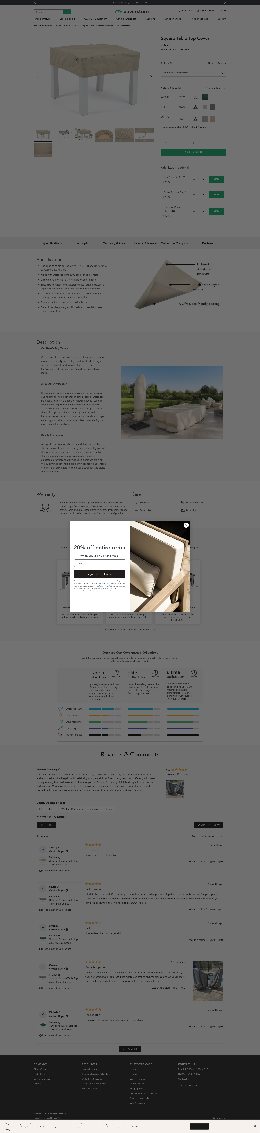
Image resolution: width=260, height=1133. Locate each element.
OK (199, 1126)
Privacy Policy (103, 586)
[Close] (255, 1126)
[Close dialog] (186, 525)
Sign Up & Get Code (100, 574)
